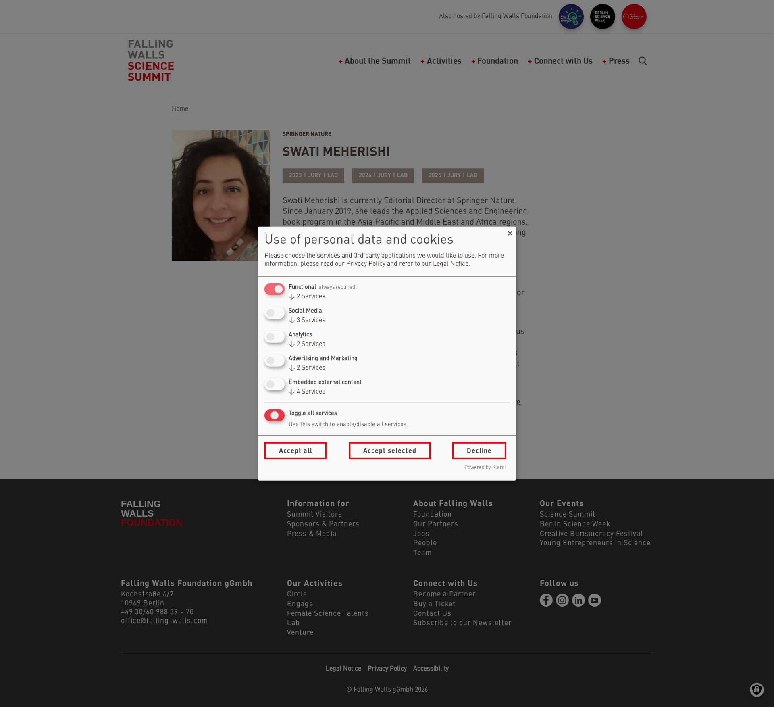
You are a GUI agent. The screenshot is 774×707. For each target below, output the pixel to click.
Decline (479, 450)
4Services (307, 392)
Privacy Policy (365, 264)
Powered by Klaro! (485, 467)
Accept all (295, 450)
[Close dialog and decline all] (510, 231)
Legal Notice (450, 264)
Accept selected (389, 450)
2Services (307, 297)
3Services (307, 320)
